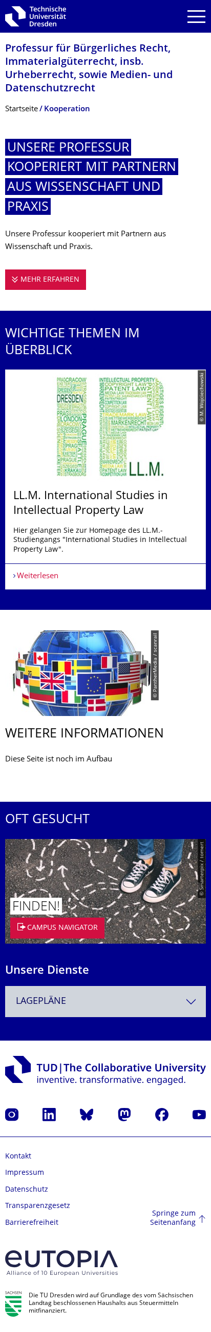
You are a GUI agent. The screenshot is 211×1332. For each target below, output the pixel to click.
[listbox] (105, 479)
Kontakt (18, 1156)
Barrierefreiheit (31, 1223)
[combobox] (105, 1001)
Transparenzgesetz (37, 1206)
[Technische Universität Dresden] (35, 16)
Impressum (24, 1173)
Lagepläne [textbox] (41, 1001)
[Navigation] (196, 16)
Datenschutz (26, 1190)
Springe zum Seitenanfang (173, 1218)
